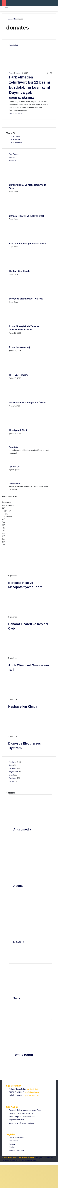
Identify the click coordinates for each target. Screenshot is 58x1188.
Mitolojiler (12, 762)
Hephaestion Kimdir (19, 271)
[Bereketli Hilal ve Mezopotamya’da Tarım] (24, 182)
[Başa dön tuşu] (1, 1163)
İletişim (12, 1144)
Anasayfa (12, 19)
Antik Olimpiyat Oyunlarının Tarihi (27, 243)
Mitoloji (13, 1160)
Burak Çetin (13, 447)
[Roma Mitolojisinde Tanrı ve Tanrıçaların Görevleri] (24, 323)
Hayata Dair (13, 772)
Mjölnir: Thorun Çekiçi (17, 1089)
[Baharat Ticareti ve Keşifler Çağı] (24, 213)
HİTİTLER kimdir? (18, 375)
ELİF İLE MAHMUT (16, 1092)
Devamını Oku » (15, 114)
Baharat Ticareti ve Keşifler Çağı (26, 216)
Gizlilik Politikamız (16, 1138)
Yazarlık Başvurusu (16, 1150)
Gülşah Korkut (14, 483)
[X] (17, 842)
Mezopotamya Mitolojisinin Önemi (27, 402)
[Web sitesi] (17, 835)
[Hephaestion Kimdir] (24, 268)
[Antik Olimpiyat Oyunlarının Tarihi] (24, 240)
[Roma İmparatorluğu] (16, 344)
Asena (11, 73)
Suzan (17, 998)
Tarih (11, 765)
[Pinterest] (17, 845)
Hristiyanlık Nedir (18, 430)
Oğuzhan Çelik (15, 467)
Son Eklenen (14, 154)
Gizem (11, 781)
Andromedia (22, 829)
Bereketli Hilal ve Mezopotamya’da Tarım (25, 1110)
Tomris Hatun (23, 1054)
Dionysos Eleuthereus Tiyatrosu (26, 298)
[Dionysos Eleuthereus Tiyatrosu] (24, 296)
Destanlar (12, 778)
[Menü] (6, 9)
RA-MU (18, 942)
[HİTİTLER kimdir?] (24, 372)
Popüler (12, 157)
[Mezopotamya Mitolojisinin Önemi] (24, 399)
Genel (11, 775)
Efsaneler (12, 768)
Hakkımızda (13, 1141)
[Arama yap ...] (54, 9)
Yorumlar (12, 161)
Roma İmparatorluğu (20, 347)
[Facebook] (17, 839)
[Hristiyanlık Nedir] (24, 427)
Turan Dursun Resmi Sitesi (26, 1160)
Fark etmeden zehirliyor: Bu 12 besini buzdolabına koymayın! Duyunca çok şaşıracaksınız (29, 87)
